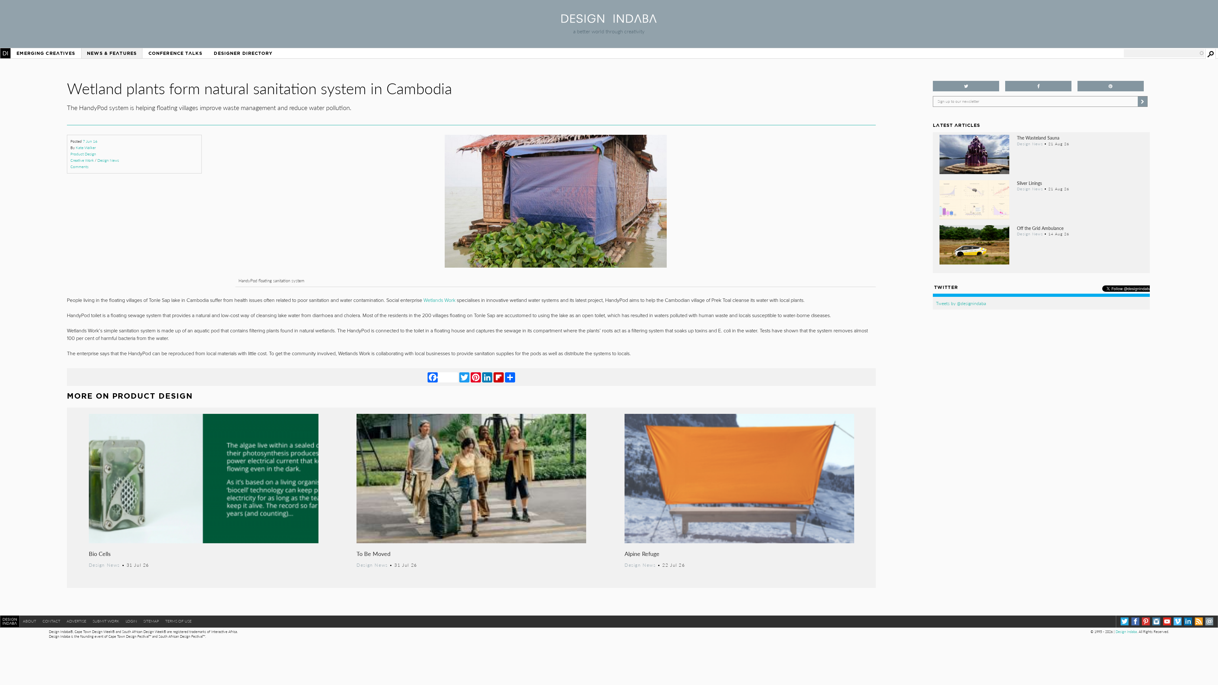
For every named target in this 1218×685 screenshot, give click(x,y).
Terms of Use (178, 621)
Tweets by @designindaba (961, 303)
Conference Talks (175, 53)
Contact (51, 621)
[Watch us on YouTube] (1167, 621)
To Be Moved (373, 554)
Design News (108, 160)
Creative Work (82, 160)
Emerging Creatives (45, 53)
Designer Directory (243, 53)
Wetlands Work (439, 300)
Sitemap (151, 621)
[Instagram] (1156, 621)
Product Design (83, 154)
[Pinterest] (476, 377)
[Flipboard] (499, 377)
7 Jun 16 (90, 141)
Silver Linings (1029, 183)
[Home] (609, 20)
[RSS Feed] (1199, 621)
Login (131, 621)
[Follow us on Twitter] (966, 86)
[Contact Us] (1209, 621)
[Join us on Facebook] (1038, 86)
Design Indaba (1126, 631)
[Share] (510, 377)
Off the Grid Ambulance (1040, 228)
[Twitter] (464, 377)
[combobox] (1164, 53)
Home (5, 53)
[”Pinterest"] (1110, 86)
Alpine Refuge (642, 554)
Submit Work (106, 621)
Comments (79, 166)
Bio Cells (100, 554)
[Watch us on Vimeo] (1178, 621)
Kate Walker (86, 147)
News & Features (112, 53)
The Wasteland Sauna (1038, 137)
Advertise (76, 621)
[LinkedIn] (487, 377)
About (29, 621)
